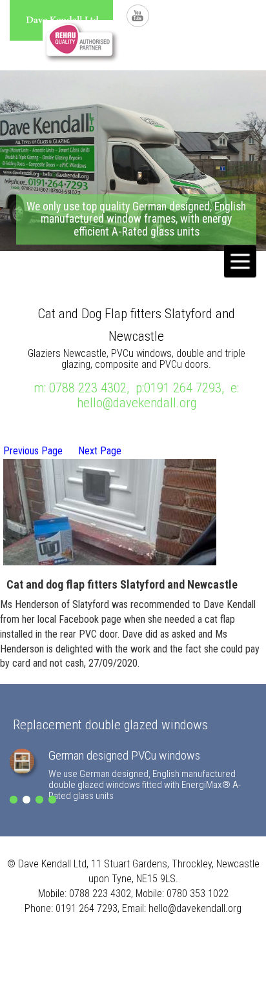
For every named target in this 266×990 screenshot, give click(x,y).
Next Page (99, 451)
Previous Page (33, 451)
